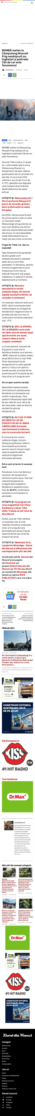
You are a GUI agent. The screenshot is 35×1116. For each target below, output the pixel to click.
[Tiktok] (3, 1105)
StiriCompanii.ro (10, 741)
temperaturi (20, 143)
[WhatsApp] (14, 75)
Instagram (9, 1102)
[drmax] (17, 814)
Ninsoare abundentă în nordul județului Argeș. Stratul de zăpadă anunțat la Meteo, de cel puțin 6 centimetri (17, 291)
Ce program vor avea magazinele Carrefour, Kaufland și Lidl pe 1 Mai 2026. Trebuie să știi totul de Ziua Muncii (17, 508)
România (9, 143)
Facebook (9, 1097)
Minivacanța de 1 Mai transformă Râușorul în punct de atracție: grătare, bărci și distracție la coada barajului (17, 204)
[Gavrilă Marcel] (3, 70)
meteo (26, 140)
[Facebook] (10, 75)
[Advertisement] (17, 23)
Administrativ (5, 652)
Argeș (9, 140)
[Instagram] (3, 1102)
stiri (15, 143)
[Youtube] (3, 1100)
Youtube (8, 1100)
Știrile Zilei (4, 43)
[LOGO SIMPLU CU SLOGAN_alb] (17, 773)
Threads (8, 1108)
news (4, 143)
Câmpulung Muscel (18, 140)
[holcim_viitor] (17, 735)
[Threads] (3, 1107)
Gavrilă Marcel (9, 70)
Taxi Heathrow (9, 779)
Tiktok (8, 1105)
